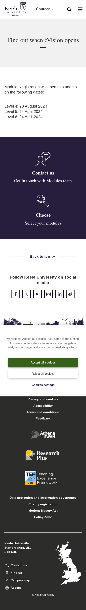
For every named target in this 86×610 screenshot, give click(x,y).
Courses (43, 9)
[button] (69, 9)
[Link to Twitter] (26, 294)
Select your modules (43, 223)
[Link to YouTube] (37, 294)
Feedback (43, 418)
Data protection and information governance (43, 497)
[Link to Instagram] (48, 294)
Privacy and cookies (43, 399)
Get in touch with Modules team (43, 181)
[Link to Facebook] (15, 294)
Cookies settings (43, 385)
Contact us (43, 172)
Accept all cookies (43, 362)
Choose (43, 214)
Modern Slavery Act (43, 510)
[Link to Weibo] (70, 294)
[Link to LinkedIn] (59, 294)
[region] (43, 360)
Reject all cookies (43, 373)
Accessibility (43, 405)
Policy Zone (43, 517)
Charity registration (43, 504)
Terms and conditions (43, 412)
